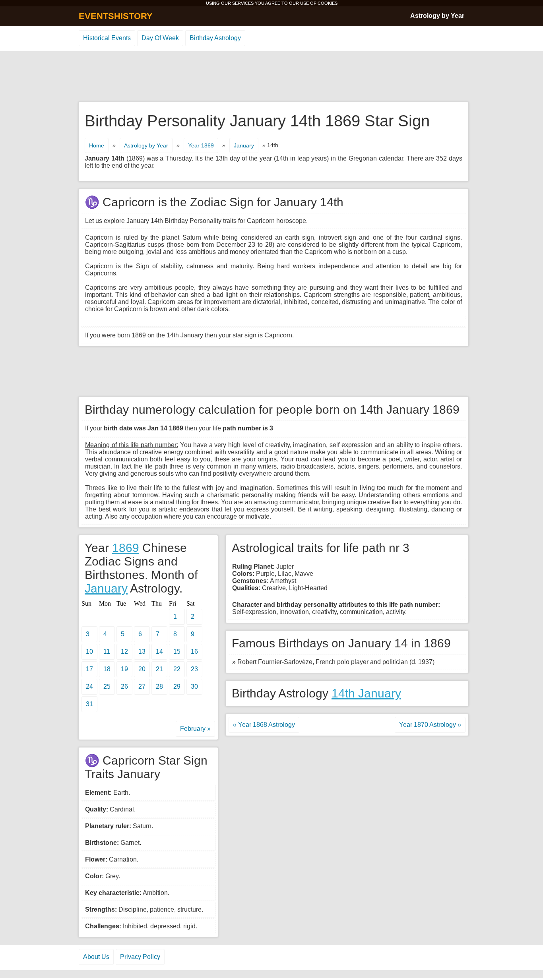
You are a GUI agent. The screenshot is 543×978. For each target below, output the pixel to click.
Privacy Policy (140, 956)
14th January (366, 693)
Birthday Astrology (215, 38)
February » (195, 728)
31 (89, 704)
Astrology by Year (437, 15)
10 (89, 651)
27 (141, 686)
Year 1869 (201, 145)
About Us (96, 956)
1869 (125, 547)
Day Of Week (160, 38)
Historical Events (107, 38)
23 (194, 669)
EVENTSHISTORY (116, 16)
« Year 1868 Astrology (264, 724)
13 (141, 651)
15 (176, 651)
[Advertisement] (271, 77)
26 (124, 686)
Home (96, 145)
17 (89, 669)
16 (194, 651)
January (244, 145)
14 (159, 651)
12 (124, 651)
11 (106, 651)
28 (159, 686)
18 (107, 669)
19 (124, 669)
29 (176, 686)
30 (194, 686)
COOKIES (327, 3)
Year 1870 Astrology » (430, 724)
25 (107, 686)
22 (176, 669)
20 (141, 669)
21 (159, 669)
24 (89, 686)
